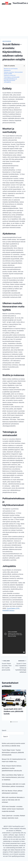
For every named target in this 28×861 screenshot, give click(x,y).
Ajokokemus (7, 70)
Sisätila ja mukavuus (9, 75)
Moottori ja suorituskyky (11, 68)
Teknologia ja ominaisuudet (11, 77)
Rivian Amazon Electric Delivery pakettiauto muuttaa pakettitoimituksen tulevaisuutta (12, 768)
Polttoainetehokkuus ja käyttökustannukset (10, 79)
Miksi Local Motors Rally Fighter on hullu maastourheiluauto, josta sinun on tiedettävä (13, 777)
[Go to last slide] (4, 705)
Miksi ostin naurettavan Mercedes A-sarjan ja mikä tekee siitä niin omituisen (13, 800)
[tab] (10, 721)
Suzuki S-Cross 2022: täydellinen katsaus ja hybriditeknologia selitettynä (20, 666)
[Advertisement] (14, 21)
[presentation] (14, 698)
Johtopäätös (7, 82)
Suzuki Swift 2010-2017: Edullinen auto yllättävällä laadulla (13, 711)
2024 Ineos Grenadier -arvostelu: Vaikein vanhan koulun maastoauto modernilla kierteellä (13, 809)
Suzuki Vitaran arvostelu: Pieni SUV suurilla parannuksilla (6, 665)
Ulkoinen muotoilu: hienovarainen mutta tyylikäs (13, 72)
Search (4, 730)
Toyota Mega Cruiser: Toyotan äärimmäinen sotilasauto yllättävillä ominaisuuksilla (13, 752)
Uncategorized (6, 41)
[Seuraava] (23, 705)
